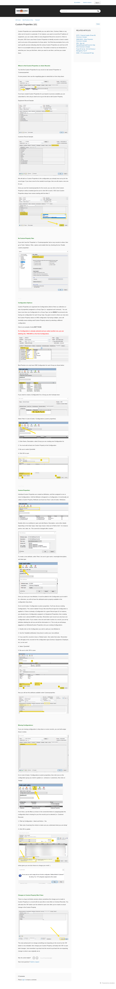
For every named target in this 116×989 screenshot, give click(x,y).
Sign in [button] (97, 2)
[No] (37, 957)
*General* (37, 20)
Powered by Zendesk (108, 983)
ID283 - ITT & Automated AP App (85, 53)
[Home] (22, 11)
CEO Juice (18, 20)
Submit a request (87, 2)
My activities (77, 2)
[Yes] (33, 957)
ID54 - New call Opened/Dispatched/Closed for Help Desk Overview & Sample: (85, 45)
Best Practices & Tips (28, 20)
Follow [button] (98, 24)
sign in (24, 979)
